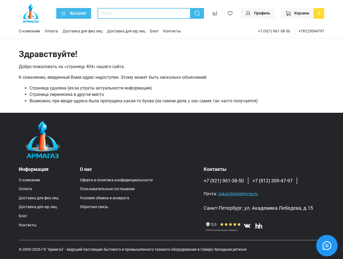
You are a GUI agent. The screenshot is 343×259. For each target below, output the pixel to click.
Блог (154, 31)
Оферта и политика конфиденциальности (116, 180)
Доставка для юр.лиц (126, 31)
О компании (29, 31)
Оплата (51, 31)
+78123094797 (311, 31)
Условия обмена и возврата (104, 198)
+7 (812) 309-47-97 (272, 180)
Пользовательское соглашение (107, 189)
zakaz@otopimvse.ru (238, 193)
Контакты (172, 31)
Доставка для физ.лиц (82, 31)
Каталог (78, 13)
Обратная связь (94, 207)
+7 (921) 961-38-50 (274, 31)
